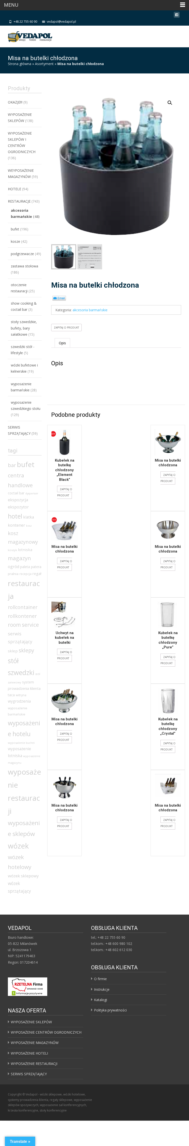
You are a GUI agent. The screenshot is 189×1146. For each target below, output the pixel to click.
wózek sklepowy (23, 876)
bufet (15, 229)
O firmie (100, 978)
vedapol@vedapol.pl (61, 21)
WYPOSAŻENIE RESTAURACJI (34, 1063)
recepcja (25, 574)
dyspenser (31, 493)
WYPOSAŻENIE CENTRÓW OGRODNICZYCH (46, 1032)
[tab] (62, 343)
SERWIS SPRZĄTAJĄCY (29, 1074)
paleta (25, 566)
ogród (13, 566)
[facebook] (177, 15)
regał (36, 573)
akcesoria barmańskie (90, 310)
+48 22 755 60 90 (25, 21)
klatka (28, 517)
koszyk (12, 550)
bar (12, 465)
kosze (15, 241)
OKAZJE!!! (15, 102)
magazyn (19, 558)
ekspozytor (18, 507)
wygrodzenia (19, 701)
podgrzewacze (22, 253)
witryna (21, 695)
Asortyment (44, 63)
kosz (29, 525)
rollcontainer (22, 607)
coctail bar (16, 493)
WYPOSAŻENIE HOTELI (29, 1053)
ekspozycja (18, 500)
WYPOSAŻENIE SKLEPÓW (31, 1022)
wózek (18, 846)
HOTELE (14, 189)
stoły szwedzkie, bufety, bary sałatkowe (24, 327)
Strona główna (19, 63)
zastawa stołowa (24, 266)
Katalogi (100, 999)
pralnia (13, 574)
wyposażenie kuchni (21, 743)
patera (36, 566)
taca (11, 695)
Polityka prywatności (110, 1010)
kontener (16, 525)
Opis (62, 343)
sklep (13, 650)
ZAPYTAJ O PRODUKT (66, 327)
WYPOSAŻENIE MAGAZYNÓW (35, 1042)
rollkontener (22, 616)
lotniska (25, 549)
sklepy (26, 650)
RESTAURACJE (19, 201)
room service (23, 624)
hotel (15, 516)
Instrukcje (102, 989)
